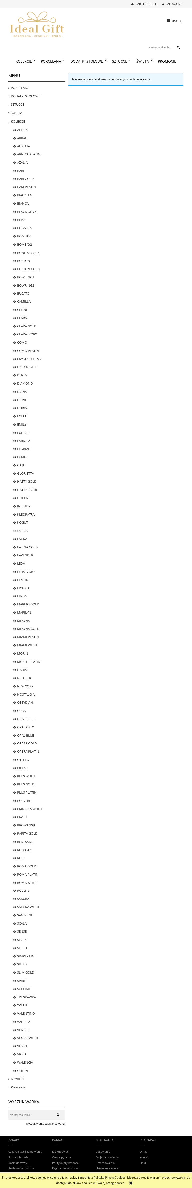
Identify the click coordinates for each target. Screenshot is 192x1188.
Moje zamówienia (107, 1157)
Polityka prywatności (65, 1163)
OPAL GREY (25, 727)
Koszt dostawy (17, 1163)
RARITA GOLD (27, 833)
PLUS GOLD (25, 784)
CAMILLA (24, 301)
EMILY (21, 424)
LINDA (22, 596)
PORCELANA (20, 87)
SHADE (22, 939)
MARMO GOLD (28, 604)
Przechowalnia (105, 1163)
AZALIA (22, 162)
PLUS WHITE (26, 776)
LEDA (21, 563)
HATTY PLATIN (28, 489)
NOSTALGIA (26, 694)
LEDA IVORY (26, 571)
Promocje (18, 1087)
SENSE (22, 931)
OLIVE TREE (25, 719)
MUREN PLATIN (28, 661)
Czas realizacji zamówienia (25, 1151)
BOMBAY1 (24, 236)
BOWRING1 (25, 277)
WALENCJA (25, 1062)
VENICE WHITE (28, 1038)
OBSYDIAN (25, 702)
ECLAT (21, 416)
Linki (143, 1163)
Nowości (17, 1078)
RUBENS (23, 890)
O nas (143, 1151)
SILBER (22, 964)
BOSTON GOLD (28, 269)
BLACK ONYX (26, 211)
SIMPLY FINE (26, 956)
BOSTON (23, 260)
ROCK (21, 858)
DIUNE (22, 400)
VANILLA (23, 1021)
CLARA (22, 318)
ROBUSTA (24, 850)
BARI (20, 170)
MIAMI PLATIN (28, 637)
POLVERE (24, 800)
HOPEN (22, 498)
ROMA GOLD (26, 866)
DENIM (22, 375)
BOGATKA (24, 228)
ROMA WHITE (27, 882)
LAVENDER (25, 555)
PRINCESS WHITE (30, 809)
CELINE (22, 309)
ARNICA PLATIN (28, 154)
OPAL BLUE (25, 735)
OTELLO (23, 759)
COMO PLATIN (28, 350)
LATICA (22, 530)
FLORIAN (24, 448)
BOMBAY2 (24, 244)
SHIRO (22, 948)
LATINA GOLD (27, 547)
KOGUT (22, 522)
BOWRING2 (25, 285)
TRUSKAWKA (26, 997)
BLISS (21, 219)
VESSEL (22, 1046)
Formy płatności (18, 1157)
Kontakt (145, 1157)
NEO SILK (24, 678)
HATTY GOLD (26, 481)
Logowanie (103, 1151)
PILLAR (22, 768)
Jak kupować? (61, 1151)
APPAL (22, 138)
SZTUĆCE (17, 104)
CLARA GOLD (26, 326)
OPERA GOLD (27, 743)
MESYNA (23, 620)
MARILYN (24, 612)
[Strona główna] (37, 23)
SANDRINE (25, 915)
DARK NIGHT (26, 367)
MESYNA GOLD (28, 628)
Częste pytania (61, 1157)
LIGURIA (23, 588)
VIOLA (21, 1054)
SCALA (22, 923)
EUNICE (22, 432)
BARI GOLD (25, 178)
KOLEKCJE (18, 121)
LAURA (22, 539)
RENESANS (25, 841)
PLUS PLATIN (27, 792)
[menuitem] (25, 61)
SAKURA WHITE (28, 907)
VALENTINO (26, 1013)
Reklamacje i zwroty (21, 1168)
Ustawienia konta (107, 1168)
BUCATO (23, 293)
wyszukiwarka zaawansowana (45, 1123)
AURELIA (23, 146)
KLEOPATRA (26, 514)
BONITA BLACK (28, 252)
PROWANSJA (26, 825)
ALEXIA (22, 130)
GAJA (21, 465)
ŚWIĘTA (16, 113)
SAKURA (23, 898)
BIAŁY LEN (24, 195)
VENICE (22, 1030)
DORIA (22, 408)
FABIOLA (23, 440)
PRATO (22, 817)
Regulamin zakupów (65, 1168)
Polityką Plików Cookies (110, 1177)
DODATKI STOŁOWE (25, 96)
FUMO (22, 457)
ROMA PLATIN (27, 874)
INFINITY (23, 506)
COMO (22, 342)
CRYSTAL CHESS (29, 359)
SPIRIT (22, 980)
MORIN (22, 653)
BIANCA (23, 203)
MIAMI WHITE (27, 645)
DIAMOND (25, 383)
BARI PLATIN (26, 187)
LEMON (23, 580)
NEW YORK (25, 686)
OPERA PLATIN (28, 751)
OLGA (21, 710)
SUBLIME (24, 989)
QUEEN (22, 1070)
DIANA (22, 391)
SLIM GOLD (25, 972)
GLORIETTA (25, 473)
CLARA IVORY (27, 334)
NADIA (22, 669)
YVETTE (22, 1005)
